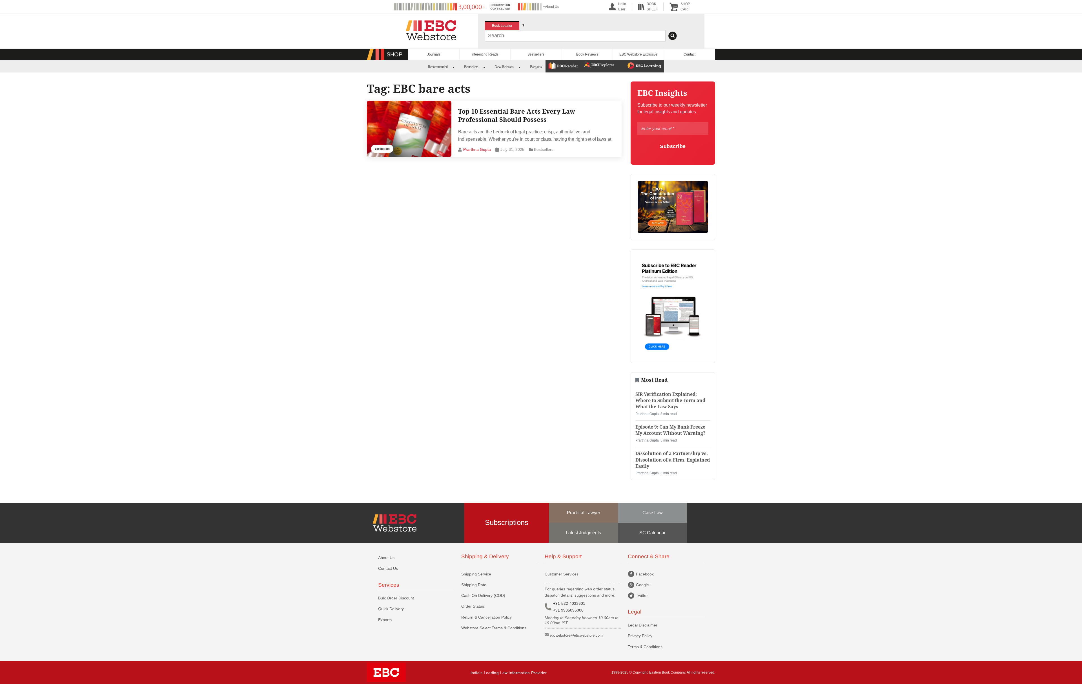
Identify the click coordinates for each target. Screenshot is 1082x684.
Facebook (645, 574)
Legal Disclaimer (642, 625)
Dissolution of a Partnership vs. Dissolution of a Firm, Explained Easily (672, 460)
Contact (689, 54)
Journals (433, 54)
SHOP (394, 54)
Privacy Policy (640, 636)
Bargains (536, 67)
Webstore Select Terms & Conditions (493, 628)
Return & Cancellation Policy (486, 617)
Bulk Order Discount (396, 598)
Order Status (472, 606)
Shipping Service (476, 574)
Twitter (642, 595)
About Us (386, 557)
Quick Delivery (391, 608)
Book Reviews (587, 54)
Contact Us (388, 568)
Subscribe (673, 146)
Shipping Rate (473, 584)
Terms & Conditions (645, 647)
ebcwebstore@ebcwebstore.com (576, 635)
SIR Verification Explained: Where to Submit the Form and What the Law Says (670, 401)
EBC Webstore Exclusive (638, 54)
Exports (385, 619)
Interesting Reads (484, 54)
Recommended (438, 67)
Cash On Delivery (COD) (483, 595)
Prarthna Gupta (477, 149)
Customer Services (561, 574)
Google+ (643, 584)
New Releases (504, 67)
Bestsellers (535, 54)
